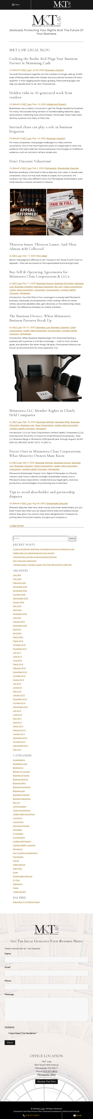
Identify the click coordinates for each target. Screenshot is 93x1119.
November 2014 (20, 699)
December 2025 (20, 587)
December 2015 (20, 672)
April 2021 (17, 629)
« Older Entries (16, 526)
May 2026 (17, 579)
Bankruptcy (18, 768)
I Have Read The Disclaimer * (22, 1033)
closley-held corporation (21, 290)
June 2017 (17, 657)
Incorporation (52, 290)
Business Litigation (54, 70)
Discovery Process (21, 826)
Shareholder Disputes (68, 168)
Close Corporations (72, 287)
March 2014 (18, 726)
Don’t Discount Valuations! (30, 161)
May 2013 (17, 750)
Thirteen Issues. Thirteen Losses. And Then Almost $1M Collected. (42, 246)
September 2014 (20, 707)
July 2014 (17, 711)
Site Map (26, 1111)
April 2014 (17, 722)
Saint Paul (17, 869)
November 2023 (20, 614)
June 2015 (17, 688)
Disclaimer (9, 1027)
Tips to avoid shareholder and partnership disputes (42, 494)
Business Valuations (44, 287)
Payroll (16, 861)
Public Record (19, 865)
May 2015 (17, 691)
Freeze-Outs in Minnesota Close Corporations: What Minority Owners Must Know (45, 453)
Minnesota (25, 293)
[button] (15, 5)
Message (9, 994)
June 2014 (17, 715)
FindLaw (75, 1111)
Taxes (15, 888)
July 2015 (17, 684)
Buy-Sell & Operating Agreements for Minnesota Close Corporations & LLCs (39, 274)
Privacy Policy (36, 1111)
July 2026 (17, 575)
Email (8, 967)
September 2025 (20, 598)
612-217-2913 (50, 1071)
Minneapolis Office (46, 1075)
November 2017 (20, 649)
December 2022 (20, 626)
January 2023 (19, 622)
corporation (39, 290)
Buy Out (58, 287)
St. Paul (16, 880)
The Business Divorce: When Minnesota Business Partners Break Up (40, 318)
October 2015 (19, 676)
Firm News (42, 256)
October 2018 (19, 645)
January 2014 (19, 734)
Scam (15, 872)
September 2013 (20, 746)
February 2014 (19, 730)
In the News (18, 834)
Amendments (19, 760)
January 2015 (19, 695)
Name (8, 954)
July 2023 (17, 618)
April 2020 (17, 633)
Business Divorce (45, 283)
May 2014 (17, 719)
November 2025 (20, 591)
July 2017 (17, 653)
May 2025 (17, 606)
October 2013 (19, 742)
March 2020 (18, 637)
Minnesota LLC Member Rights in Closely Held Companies (42, 412)
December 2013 (20, 738)
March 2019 (18, 641)
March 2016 (18, 664)
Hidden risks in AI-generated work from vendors (40, 95)
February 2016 (19, 668)
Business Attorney (45, 422)
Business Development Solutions (56, 1111)
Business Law (43, 327)
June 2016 (17, 660)
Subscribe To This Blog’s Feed (26, 902)
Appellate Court (20, 764)
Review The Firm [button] (46, 1081)
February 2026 (19, 583)
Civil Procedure (19, 807)
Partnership (50, 168)
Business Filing (62, 422)
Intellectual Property (56, 104)
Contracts (17, 818)
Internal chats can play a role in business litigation (40, 129)
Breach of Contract (21, 772)
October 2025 (19, 595)
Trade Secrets (19, 892)
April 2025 (17, 610)
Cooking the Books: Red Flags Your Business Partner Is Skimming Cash (43, 60)
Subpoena (17, 884)
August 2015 (18, 680)
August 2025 (18, 602)
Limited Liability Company (22, 429)
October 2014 (19, 703)
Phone (8, 981)
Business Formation (64, 283)
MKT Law (26, 70)
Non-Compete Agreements (25, 853)
